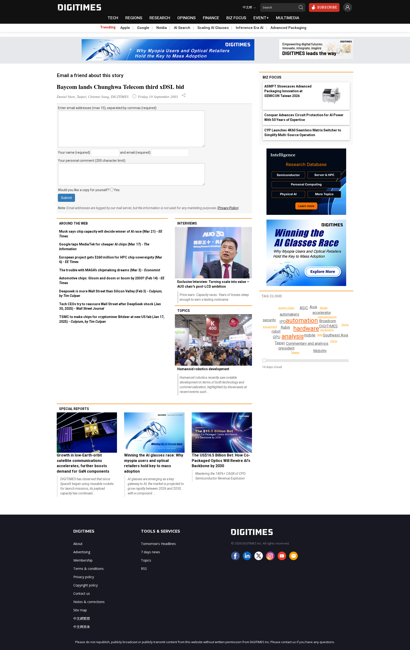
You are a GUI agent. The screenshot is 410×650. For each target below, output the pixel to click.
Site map (80, 610)
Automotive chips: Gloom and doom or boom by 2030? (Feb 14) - (111, 280)
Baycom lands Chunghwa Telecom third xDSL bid (120, 86)
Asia (313, 307)
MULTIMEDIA (287, 17)
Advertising (81, 552)
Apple (125, 28)
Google (143, 28)
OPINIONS (186, 17)
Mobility (320, 351)
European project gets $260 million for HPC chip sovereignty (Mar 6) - (110, 259)
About (78, 543)
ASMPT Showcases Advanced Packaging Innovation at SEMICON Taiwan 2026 (288, 91)
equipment (270, 326)
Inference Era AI (249, 28)
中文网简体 (81, 626)
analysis (293, 336)
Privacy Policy (228, 208)
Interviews (187, 223)
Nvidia (161, 28)
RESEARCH (159, 17)
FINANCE (211, 17)
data (319, 335)
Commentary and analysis (307, 343)
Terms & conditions (88, 568)
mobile (309, 335)
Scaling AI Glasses (213, 28)
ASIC (304, 308)
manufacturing (327, 316)
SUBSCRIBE (327, 7)
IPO (283, 321)
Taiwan (295, 352)
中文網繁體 (81, 618)
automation (302, 320)
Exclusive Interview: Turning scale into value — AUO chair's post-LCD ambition (213, 284)
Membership (83, 560)
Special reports (74, 409)
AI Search (182, 28)
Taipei (280, 343)
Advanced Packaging (288, 28)
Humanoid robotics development (203, 369)
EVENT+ (261, 17)
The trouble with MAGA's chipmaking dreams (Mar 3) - (109, 270)
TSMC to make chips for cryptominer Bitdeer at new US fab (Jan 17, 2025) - (111, 319)
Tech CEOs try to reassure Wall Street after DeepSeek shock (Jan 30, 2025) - (110, 306)
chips (333, 341)
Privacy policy (83, 577)
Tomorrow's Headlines (158, 543)
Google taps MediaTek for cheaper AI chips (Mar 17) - (104, 246)
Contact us (81, 593)
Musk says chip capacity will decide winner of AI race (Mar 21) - (110, 234)
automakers (289, 314)
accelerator (321, 312)
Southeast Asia (335, 335)
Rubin (285, 327)
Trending (108, 27)
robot (276, 331)
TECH (112, 17)
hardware (306, 328)
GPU (276, 337)
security (269, 320)
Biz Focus (272, 77)
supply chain (286, 307)
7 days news (150, 552)
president (286, 348)
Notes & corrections (89, 601)
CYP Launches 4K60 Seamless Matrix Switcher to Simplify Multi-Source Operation (302, 132)
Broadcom (327, 321)
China (345, 324)
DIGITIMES (328, 326)
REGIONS (133, 17)
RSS (144, 568)
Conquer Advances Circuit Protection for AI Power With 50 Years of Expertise (304, 117)
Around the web (73, 223)
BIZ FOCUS (236, 17)
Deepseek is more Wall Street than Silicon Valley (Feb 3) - (110, 293)
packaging (327, 330)
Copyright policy (85, 585)
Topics (183, 311)
